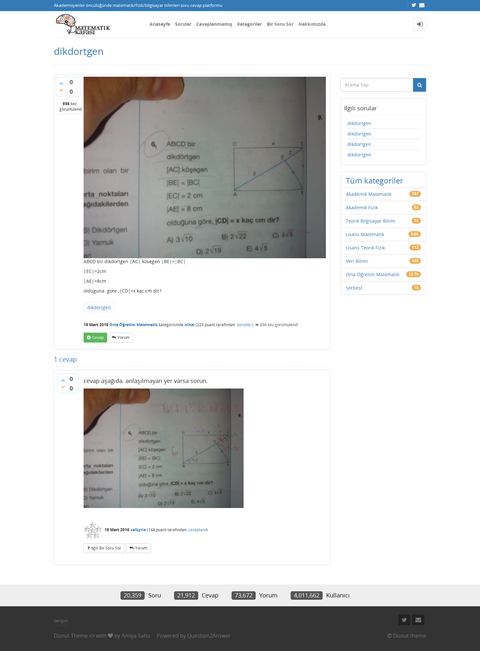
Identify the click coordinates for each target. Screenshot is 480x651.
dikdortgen (359, 123)
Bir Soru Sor (280, 24)
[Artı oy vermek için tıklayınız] (61, 83)
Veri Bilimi (357, 261)
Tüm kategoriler (374, 180)
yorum (124, 337)
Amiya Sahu (135, 635)
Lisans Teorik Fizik (365, 248)
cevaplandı (198, 529)
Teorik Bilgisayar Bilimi (370, 221)
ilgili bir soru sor (106, 548)
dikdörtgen (99, 307)
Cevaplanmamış (214, 24)
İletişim (61, 621)
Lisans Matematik (365, 234)
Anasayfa (160, 24)
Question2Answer (209, 635)
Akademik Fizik (362, 207)
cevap (98, 337)
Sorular (183, 24)
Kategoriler (249, 24)
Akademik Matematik (369, 194)
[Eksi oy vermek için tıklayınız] (61, 90)
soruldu (244, 324)
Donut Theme (71, 635)
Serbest (354, 288)
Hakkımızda (312, 24)
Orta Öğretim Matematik (133, 324)
